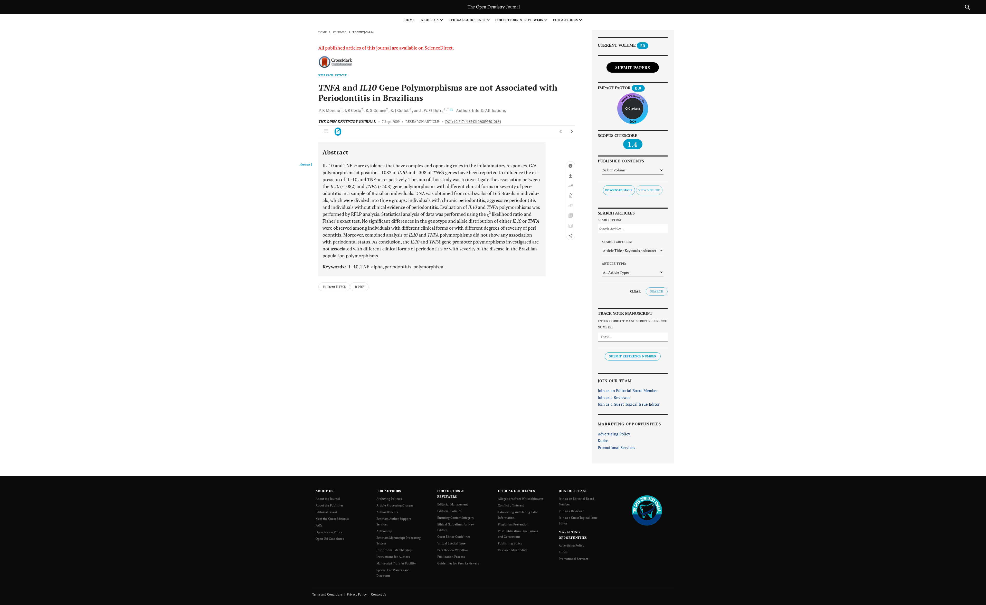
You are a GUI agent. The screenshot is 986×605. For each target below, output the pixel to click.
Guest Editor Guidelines (453, 537)
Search (656, 291)
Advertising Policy (614, 433)
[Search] (967, 7)
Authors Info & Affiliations (481, 110)
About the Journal (328, 499)
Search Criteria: (617, 242)
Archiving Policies (389, 499)
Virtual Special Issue (451, 543)
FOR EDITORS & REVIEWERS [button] (519, 20)
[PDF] (338, 132)
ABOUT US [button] (430, 20)
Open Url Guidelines (330, 539)
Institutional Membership (394, 550)
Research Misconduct (512, 550)
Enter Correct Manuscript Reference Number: (632, 324)
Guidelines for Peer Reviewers (458, 563)
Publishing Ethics (510, 543)
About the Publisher (329, 505)
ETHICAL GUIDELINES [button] (467, 20)
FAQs (319, 525)
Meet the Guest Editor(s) (332, 519)
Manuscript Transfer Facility (396, 563)
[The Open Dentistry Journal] (647, 510)
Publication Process (451, 557)
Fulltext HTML (334, 287)
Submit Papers (632, 67)
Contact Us (378, 594)
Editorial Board (326, 512)
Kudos (603, 440)
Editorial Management (452, 504)
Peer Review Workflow (452, 550)
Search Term (609, 220)
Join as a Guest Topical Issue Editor (629, 404)
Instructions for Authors (393, 557)
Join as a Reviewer (614, 397)
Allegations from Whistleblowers (520, 499)
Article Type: (614, 264)
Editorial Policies (449, 511)
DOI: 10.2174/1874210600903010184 (473, 121)
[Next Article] (571, 132)
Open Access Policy (329, 532)
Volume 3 (340, 32)
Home (409, 20)
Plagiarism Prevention (513, 524)
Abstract (305, 164)
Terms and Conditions (327, 594)
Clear (635, 291)
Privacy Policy (357, 594)
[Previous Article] (560, 132)
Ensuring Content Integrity (455, 518)
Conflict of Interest (511, 505)
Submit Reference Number (632, 356)
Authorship (384, 531)
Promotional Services (616, 447)
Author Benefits (387, 512)
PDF (361, 287)
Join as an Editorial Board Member (628, 390)
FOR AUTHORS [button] (565, 20)
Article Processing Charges (394, 505)
